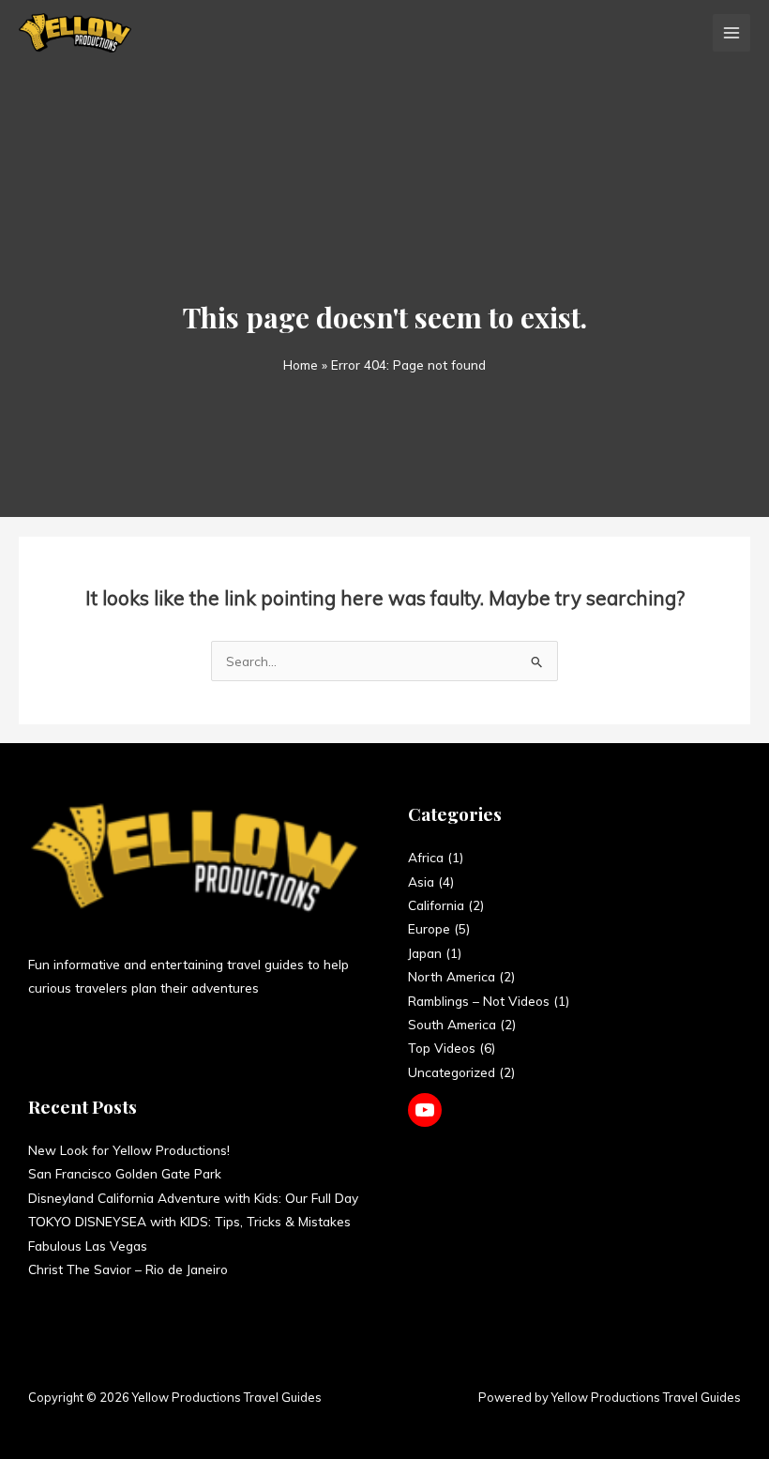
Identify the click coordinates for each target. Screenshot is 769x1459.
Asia (421, 881)
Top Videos (441, 1048)
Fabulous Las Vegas (87, 1246)
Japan (425, 953)
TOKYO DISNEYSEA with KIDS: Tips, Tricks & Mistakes (189, 1221)
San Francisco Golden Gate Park (124, 1173)
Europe (429, 928)
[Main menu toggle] (732, 33)
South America (452, 1024)
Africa (426, 857)
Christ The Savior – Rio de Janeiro (128, 1269)
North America (451, 976)
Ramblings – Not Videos (479, 1001)
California (436, 905)
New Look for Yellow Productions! (129, 1150)
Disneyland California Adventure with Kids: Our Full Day (193, 1198)
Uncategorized (451, 1072)
